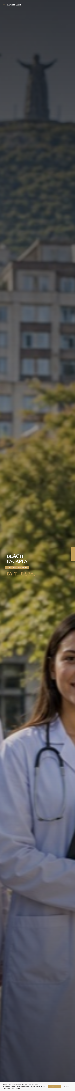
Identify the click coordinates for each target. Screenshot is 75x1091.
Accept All (54, 1086)
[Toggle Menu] (4, 5)
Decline (67, 1086)
